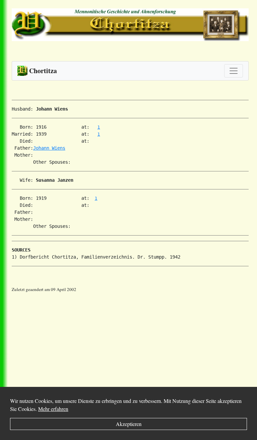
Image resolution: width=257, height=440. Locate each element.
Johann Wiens (49, 148)
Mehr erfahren (53, 408)
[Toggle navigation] (233, 71)
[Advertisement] (134, 340)
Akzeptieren (129, 423)
